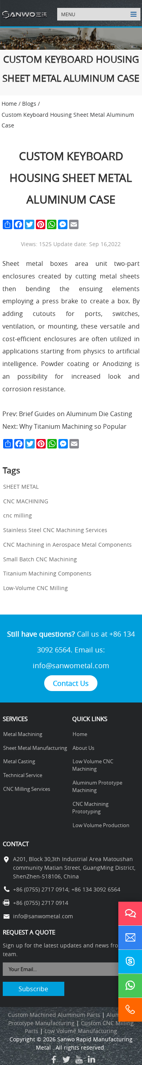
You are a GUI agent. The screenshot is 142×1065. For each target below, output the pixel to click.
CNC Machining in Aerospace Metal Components (67, 544)
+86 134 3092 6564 (95, 889)
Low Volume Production (101, 825)
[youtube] (79, 1059)
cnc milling (17, 515)
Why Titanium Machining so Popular (72, 426)
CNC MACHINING (25, 501)
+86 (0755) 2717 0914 (40, 889)
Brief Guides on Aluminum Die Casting (74, 413)
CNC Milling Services (26, 789)
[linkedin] (91, 1059)
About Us (83, 748)
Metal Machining (22, 734)
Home (80, 734)
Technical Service (22, 775)
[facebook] (54, 1059)
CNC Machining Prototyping (90, 808)
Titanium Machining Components (47, 573)
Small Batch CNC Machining (40, 559)
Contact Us (71, 683)
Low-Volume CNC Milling (35, 588)
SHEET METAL (21, 486)
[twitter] (66, 1059)
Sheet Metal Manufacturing (35, 748)
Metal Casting (19, 761)
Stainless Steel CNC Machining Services (55, 530)
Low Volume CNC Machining (92, 765)
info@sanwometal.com (71, 665)
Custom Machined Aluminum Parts (54, 1014)
